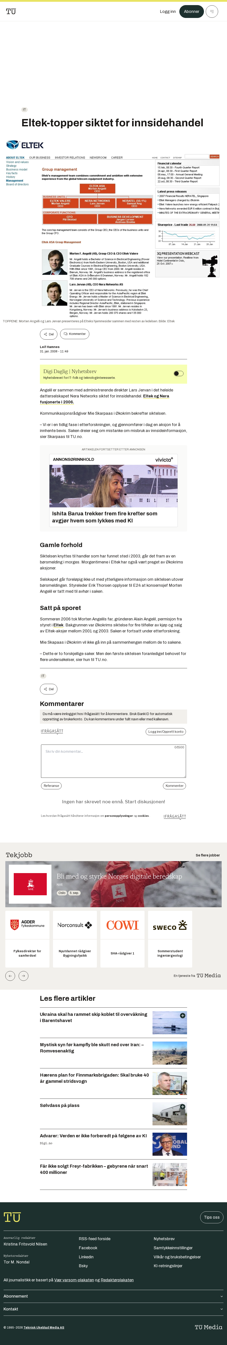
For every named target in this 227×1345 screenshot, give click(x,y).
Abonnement (16, 1296)
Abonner (191, 11)
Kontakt (11, 1309)
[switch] (179, 373)
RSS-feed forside (94, 1239)
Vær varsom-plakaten (74, 1280)
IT (24, 109)
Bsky (83, 1266)
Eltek (58, 625)
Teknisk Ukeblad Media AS (43, 1327)
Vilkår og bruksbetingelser (177, 1257)
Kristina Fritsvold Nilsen (25, 1244)
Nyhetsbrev (164, 1239)
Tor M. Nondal (16, 1262)
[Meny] (212, 11)
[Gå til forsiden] (11, 11)
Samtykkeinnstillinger (173, 1248)
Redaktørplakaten (117, 1280)
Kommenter (77, 334)
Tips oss (212, 1217)
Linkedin (86, 1257)
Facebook (88, 1248)
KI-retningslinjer (168, 1266)
